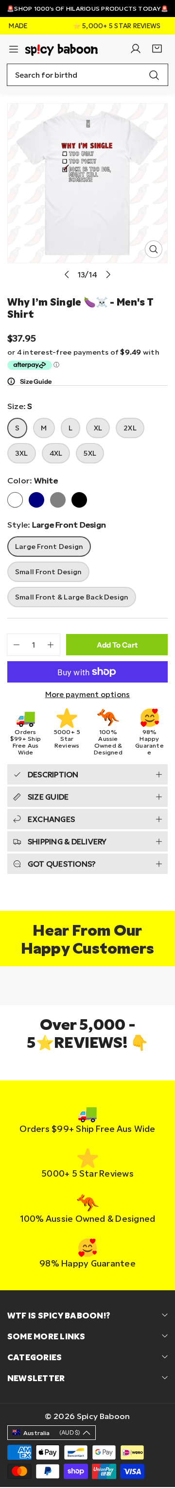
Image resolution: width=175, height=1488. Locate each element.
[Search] (154, 75)
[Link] (61, 48)
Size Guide (36, 381)
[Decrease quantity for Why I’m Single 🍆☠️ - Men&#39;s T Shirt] (13, 644)
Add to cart (117, 645)
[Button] (67, 274)
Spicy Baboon (103, 1415)
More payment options (87, 694)
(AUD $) (51, 1432)
